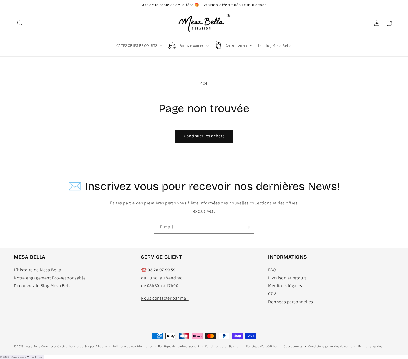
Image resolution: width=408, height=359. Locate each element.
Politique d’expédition (262, 346)
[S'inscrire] (247, 227)
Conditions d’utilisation (223, 346)
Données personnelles (290, 302)
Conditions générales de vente (330, 346)
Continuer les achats (204, 135)
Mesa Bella (33, 346)
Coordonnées (293, 346)
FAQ (272, 270)
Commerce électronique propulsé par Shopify (74, 346)
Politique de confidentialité (132, 346)
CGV (272, 294)
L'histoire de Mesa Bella (37, 270)
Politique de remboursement (179, 346)
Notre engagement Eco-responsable (49, 278)
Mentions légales (285, 286)
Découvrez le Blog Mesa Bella (43, 286)
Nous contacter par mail (165, 298)
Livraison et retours (287, 278)
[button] (20, 23)
